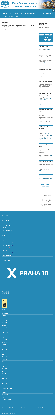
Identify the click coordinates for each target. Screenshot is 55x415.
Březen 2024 (4, 376)
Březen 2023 (4, 383)
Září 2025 (4, 337)
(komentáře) (5, 397)
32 (51, 135)
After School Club (7, 252)
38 (46, 133)
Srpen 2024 (4, 366)
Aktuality (4, 13)
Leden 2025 (4, 354)
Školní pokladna (41, 13)
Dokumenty (17, 13)
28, (44, 137)
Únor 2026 (4, 325)
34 (48, 135)
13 (40, 139)
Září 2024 (4, 364)
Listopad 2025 (5, 332)
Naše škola (11, 13)
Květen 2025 (4, 344)
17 (46, 138)
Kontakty (16, 16)
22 (39, 138)
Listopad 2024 (5, 359)
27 (45, 137)
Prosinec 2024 (5, 356)
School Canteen (7, 255)
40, (45, 131)
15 (50, 138)
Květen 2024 (4, 371)
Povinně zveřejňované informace (45, 178)
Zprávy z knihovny (6, 225)
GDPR (22, 13)
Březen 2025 (4, 349)
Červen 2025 (4, 342)
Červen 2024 (4, 368)
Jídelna (3, 235)
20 (42, 138)
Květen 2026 (4, 318)
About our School (7, 242)
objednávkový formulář (43, 62)
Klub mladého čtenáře (8, 230)
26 (46, 137)
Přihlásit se (4, 392)
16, (48, 138)
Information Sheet (7, 245)
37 (48, 133)
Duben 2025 (4, 347)
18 (45, 138)
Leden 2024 (4, 378)
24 (50, 137)
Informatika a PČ (5, 220)
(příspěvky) (5, 394)
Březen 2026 (4, 322)
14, (39, 139)
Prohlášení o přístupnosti (7, 16)
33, (50, 135)
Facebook (49, 49)
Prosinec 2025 (5, 330)
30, (41, 137)
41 (46, 131)
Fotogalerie (5, 237)
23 (51, 137)
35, (47, 135)
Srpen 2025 (4, 339)
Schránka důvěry (49, 13)
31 (39, 137)
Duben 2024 (4, 373)
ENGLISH (4, 240)
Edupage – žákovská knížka (30, 13)
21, (41, 138)
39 (45, 133)
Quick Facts (6, 247)
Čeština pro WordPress (7, 399)
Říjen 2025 (4, 335)
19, (44, 138)
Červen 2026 (4, 315)
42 (48, 131)
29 (42, 137)
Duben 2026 (4, 320)
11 (43, 139)
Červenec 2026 (5, 313)
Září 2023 (4, 381)
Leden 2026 (4, 327)
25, (48, 137)
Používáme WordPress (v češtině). (10, 413)
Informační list (5, 215)
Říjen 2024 (4, 361)
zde (44, 53)
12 (42, 139)
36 (45, 135)
